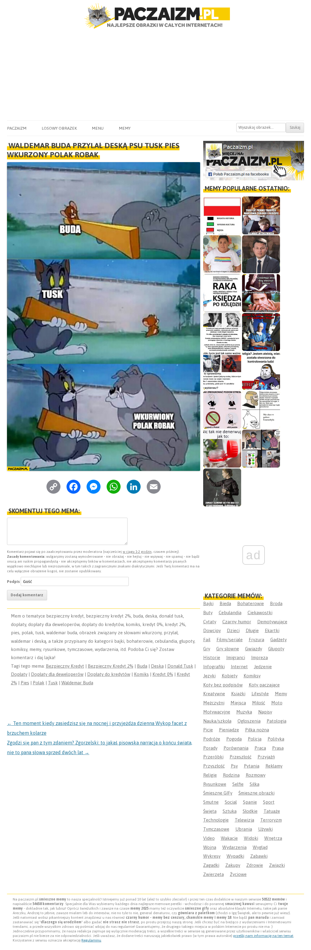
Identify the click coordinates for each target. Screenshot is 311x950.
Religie (210, 775)
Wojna (209, 847)
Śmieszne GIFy (217, 792)
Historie (211, 657)
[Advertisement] (155, 74)
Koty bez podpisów (223, 684)
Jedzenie (263, 666)
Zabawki (259, 856)
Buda (142, 666)
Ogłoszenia (249, 721)
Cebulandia (230, 612)
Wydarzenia (234, 847)
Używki (265, 829)
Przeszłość (240, 756)
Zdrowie (254, 865)
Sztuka (230, 811)
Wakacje (229, 838)
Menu (98, 128)
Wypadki (235, 856)
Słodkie (250, 811)
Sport (269, 802)
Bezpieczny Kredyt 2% (110, 666)
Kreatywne (214, 693)
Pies (25, 682)
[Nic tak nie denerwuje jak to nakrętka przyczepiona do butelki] (222, 449)
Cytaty (209, 621)
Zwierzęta (213, 874)
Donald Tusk (180, 666)
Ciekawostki (260, 612)
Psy (234, 765)
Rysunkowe (214, 784)
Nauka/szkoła (217, 721)
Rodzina (231, 775)
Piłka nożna (257, 729)
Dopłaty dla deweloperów (57, 674)
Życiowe (238, 874)
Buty (208, 612)
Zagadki (211, 865)
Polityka (276, 738)
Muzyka (244, 711)
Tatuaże (272, 811)
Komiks (141, 674)
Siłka (254, 784)
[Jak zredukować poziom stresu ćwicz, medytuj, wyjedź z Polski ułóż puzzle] (222, 410)
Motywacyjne (216, 711)
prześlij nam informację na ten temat (263, 936)
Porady (210, 748)
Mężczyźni (213, 702)
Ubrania (243, 829)
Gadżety (278, 639)
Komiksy (252, 675)
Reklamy (273, 765)
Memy (125, 128)
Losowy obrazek (59, 128)
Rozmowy (255, 775)
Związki (277, 865)
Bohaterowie (250, 603)
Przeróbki (213, 756)
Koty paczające (264, 684)
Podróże (211, 738)
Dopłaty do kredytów (108, 674)
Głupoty (276, 648)
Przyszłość (214, 765)
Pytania (251, 765)
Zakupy (232, 865)
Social (231, 802)
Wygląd (260, 847)
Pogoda (234, 738)
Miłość (258, 702)
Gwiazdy (253, 648)
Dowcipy (212, 630)
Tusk (53, 682)
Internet (239, 666)
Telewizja (244, 819)
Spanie (250, 802)
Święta (210, 811)
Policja (254, 738)
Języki (209, 675)
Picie (208, 729)
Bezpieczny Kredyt (65, 666)
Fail (206, 639)
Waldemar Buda (77, 682)
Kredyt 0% (162, 674)
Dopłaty (19, 674)
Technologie (216, 819)
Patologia (276, 721)
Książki (238, 693)
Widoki (251, 838)
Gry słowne (227, 648)
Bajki (208, 603)
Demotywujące (272, 621)
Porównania (236, 748)
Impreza (259, 657)
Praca (260, 748)
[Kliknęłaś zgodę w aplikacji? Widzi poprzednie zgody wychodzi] (261, 449)
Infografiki (214, 666)
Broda (276, 603)
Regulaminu (91, 940)
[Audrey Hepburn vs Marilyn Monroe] (222, 332)
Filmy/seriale (230, 639)
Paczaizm (16, 128)
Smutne (211, 802)
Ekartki (272, 630)
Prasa (278, 748)
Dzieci (233, 630)
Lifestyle (260, 693)
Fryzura (256, 639)
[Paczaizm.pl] (155, 16)
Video (209, 838)
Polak (38, 682)
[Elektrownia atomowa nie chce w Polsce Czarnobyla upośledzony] (261, 410)
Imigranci (235, 657)
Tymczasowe (216, 829)
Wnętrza (273, 838)
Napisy (265, 711)
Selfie (238, 784)
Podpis (13, 581)
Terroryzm (271, 819)
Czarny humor (236, 621)
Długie (252, 630)
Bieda (225, 603)
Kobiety (230, 675)
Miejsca (238, 702)
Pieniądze (229, 729)
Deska (157, 666)
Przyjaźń (266, 756)
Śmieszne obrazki (256, 792)
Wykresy (211, 856)
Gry (206, 648)
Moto (276, 702)
